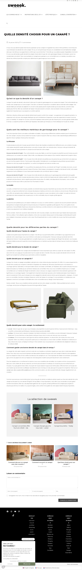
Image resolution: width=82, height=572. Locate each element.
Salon (68, 525)
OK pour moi (26, 564)
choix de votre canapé (67, 104)
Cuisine (69, 532)
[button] (3, 567)
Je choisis (10, 564)
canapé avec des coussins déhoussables (18, 370)
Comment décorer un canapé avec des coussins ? (18, 463)
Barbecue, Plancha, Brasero (50, 537)
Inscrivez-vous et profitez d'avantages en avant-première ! (32, 527)
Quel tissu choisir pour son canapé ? (66, 463)
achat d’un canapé (71, 50)
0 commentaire (26, 42)
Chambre (69, 539)
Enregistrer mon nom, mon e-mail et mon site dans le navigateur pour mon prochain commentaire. (37, 495)
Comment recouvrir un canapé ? (42, 463)
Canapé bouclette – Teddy (63, 426)
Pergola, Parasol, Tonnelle (50, 543)
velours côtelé (14, 344)
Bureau (68, 536)
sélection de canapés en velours (66, 342)
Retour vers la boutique (72, 564)
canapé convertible (24, 262)
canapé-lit (38, 275)
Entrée (69, 534)
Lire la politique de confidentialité (10, 558)
